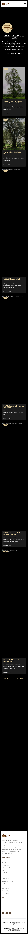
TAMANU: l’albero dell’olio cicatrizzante (12, 280)
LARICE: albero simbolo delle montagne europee (12, 533)
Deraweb (16, 924)
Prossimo (22, 678)
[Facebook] (3, 913)
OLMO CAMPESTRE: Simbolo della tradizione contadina (12, 102)
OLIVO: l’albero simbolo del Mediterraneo (12, 153)
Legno (6, 68)
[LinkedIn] (10, 913)
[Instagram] (6, 913)
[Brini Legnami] (6, 4)
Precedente (6, 678)
